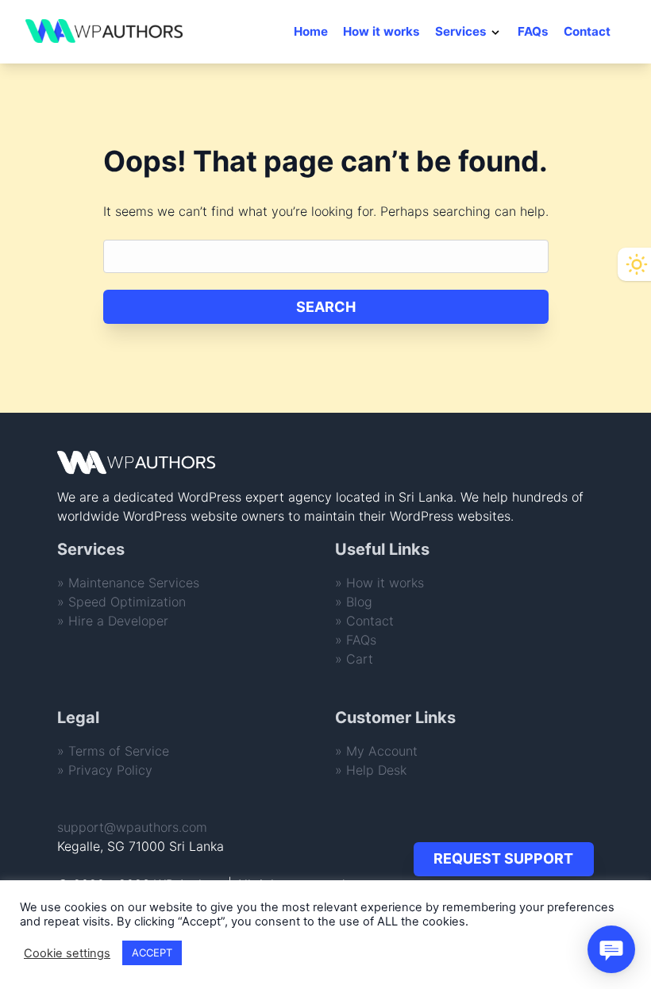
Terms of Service (118, 751)
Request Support (503, 858)
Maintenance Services (133, 583)
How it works (381, 31)
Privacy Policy (110, 770)
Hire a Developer (118, 621)
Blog (359, 602)
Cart (359, 659)
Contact (587, 31)
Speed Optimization (127, 602)
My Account (382, 751)
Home (311, 31)
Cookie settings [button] (67, 953)
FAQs (533, 31)
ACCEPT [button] (152, 952)
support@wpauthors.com (132, 827)
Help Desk (376, 770)
